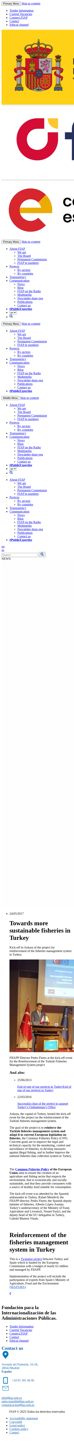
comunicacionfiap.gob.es (18, 1405)
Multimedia (24, 294)
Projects (14, 266)
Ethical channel (19, 24)
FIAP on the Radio (29, 291)
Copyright (15, 1422)
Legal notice (17, 1425)
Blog (20, 287)
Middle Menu (10, 398)
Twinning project (31, 1259)
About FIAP (17, 248)
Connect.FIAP (18, 17)
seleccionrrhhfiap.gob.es (18, 1401)
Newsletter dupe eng (30, 298)
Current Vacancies (20, 14)
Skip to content (31, 3)
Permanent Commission (32, 259)
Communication (19, 280)
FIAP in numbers (28, 263)
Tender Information (21, 10)
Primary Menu (11, 3)
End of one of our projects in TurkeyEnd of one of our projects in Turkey (44, 1088)
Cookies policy (18, 1429)
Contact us (24, 305)
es (3, 550)
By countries (25, 273)
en (3, 546)
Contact (14, 21)
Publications (25, 302)
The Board (24, 255)
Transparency (17, 277)
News (21, 284)
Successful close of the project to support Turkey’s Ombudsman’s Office (42, 1105)
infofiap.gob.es (12, 1398)
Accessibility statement (23, 1418)
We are (21, 252)
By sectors (23, 270)
